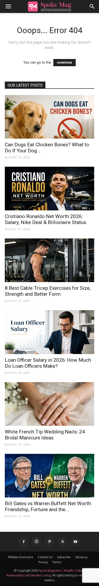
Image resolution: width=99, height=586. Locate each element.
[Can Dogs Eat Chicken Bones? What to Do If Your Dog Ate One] (49, 117)
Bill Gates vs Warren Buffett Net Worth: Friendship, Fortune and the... (48, 506)
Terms (56, 562)
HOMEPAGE (64, 62)
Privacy (43, 562)
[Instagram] (36, 541)
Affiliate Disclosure (20, 557)
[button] (8, 6)
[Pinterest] (49, 541)
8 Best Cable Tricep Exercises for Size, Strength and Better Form (48, 291)
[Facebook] (23, 541)
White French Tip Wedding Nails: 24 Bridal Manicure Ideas (45, 435)
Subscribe (64, 557)
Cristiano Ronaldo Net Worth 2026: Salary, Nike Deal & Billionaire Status (45, 219)
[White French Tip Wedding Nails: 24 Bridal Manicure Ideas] (49, 404)
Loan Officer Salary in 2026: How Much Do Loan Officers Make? (48, 363)
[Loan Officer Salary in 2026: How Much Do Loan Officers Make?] (49, 332)
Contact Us (45, 557)
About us (81, 557)
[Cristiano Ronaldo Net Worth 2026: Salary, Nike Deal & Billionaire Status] (49, 188)
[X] (62, 541)
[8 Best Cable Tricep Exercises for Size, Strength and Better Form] (49, 260)
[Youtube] (75, 541)
